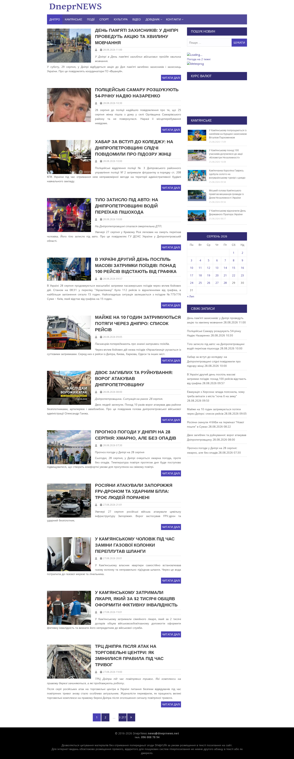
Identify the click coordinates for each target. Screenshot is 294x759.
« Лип (190, 296)
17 (191, 275)
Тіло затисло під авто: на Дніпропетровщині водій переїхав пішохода (126, 206)
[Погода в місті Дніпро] (217, 55)
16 (242, 267)
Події (91, 19)
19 (208, 275)
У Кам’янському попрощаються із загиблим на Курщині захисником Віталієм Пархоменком (228, 134)
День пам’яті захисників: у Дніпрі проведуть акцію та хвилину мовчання (136, 36)
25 (200, 282)
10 (191, 267)
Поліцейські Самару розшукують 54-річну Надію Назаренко (137, 92)
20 (217, 275)
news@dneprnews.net (163, 733)
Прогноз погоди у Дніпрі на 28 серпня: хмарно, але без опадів (135, 435)
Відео (136, 19)
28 (225, 282)
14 (225, 267)
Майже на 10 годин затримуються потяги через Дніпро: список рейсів (138, 323)
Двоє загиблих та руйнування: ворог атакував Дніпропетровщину (134, 378)
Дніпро (54, 19)
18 (200, 275)
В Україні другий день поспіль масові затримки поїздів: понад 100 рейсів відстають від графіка (136, 265)
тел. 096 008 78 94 (147, 737)
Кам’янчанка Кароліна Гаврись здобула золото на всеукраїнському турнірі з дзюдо (227, 174)
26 (208, 282)
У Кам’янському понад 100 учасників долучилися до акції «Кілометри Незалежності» (226, 154)
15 (233, 267)
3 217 (122, 717)
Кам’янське (73, 19)
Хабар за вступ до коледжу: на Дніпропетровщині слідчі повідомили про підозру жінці (134, 148)
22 (233, 275)
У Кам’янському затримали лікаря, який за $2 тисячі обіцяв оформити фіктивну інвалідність (136, 598)
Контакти (173, 19)
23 (242, 275)
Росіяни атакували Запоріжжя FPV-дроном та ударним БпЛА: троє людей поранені (133, 491)
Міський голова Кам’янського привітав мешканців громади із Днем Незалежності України (226, 194)
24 (191, 282)
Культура (121, 19)
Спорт (104, 19)
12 (208, 267)
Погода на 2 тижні (198, 59)
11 (200, 267)
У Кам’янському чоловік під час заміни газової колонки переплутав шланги (135, 545)
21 (225, 275)
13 (217, 267)
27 (217, 282)
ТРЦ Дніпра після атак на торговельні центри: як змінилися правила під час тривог (129, 655)
